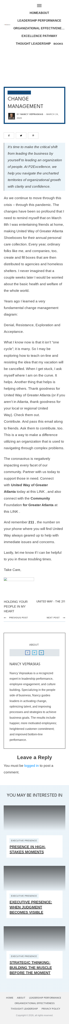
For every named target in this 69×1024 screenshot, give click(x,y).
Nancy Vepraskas (31, 114)
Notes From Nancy (19, 93)
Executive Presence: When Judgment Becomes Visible (31, 907)
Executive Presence (24, 840)
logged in (31, 766)
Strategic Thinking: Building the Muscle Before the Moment (31, 967)
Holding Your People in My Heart (16, 606)
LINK (41, 492)
